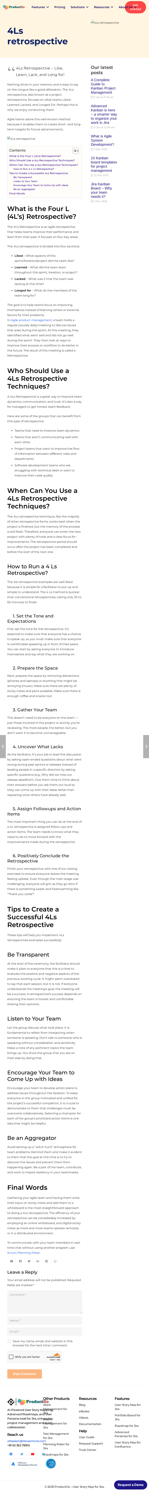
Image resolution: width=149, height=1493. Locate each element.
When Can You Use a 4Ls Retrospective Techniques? (43, 165)
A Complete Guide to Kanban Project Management (103, 86)
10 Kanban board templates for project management (104, 164)
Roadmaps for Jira (56, 1454)
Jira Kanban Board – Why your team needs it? (101, 190)
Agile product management (31, 320)
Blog (82, 1405)
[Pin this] (46, 1261)
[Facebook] (11, 1454)
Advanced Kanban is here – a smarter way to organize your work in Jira (104, 114)
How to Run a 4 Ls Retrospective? (33, 168)
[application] (130, 1486)
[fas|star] (51, 1464)
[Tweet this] (29, 1261)
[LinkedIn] (43, 1454)
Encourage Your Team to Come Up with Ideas (40, 185)
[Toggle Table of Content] (74, 151)
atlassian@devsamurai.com (26, 1441)
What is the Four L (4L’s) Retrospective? (35, 156)
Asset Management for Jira (55, 1423)
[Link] (14, 7)
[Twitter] (21, 1454)
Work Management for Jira (55, 1409)
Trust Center (87, 1450)
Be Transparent (22, 177)
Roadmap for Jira (127, 1426)
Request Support (91, 1443)
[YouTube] (32, 1454)
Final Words (17, 193)
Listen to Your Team (25, 181)
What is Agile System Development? (102, 140)
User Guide (86, 1437)
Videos (83, 1417)
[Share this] (20, 1261)
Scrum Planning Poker (23, 1253)
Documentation (90, 1424)
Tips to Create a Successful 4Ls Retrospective (38, 173)
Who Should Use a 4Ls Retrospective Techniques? (42, 160)
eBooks (84, 1411)
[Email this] (11, 1261)
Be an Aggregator (24, 189)
